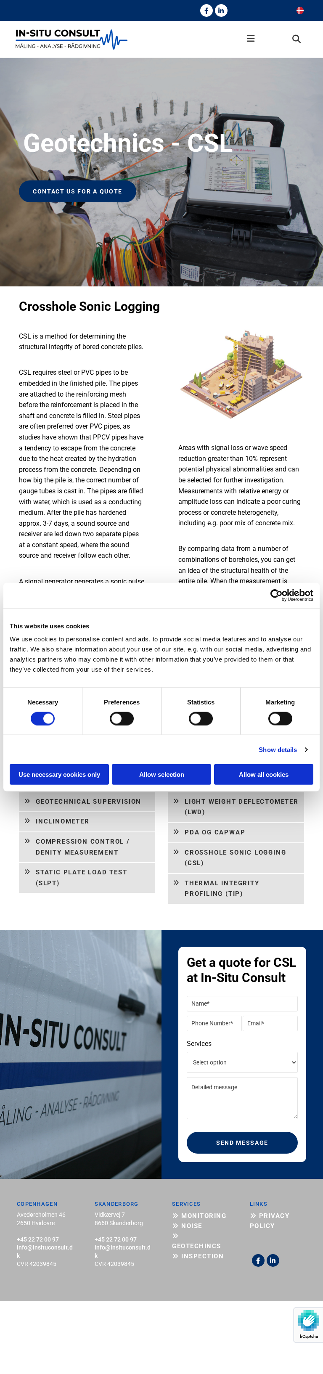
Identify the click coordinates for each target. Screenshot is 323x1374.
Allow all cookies (264, 774)
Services (199, 1044)
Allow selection (161, 774)
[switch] (122, 718)
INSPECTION (198, 1256)
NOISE (187, 1226)
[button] (198, 39)
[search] (296, 39)
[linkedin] (221, 10)
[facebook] (206, 10)
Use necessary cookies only (59, 774)
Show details (278, 749)
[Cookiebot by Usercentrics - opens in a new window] (276, 595)
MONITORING (199, 1216)
